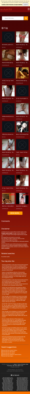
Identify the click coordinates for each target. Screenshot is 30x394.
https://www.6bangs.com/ (7, 379)
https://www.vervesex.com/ (8, 384)
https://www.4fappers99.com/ (7, 378)
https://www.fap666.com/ (7, 381)
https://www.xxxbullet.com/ (8, 386)
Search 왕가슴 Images (7, 356)
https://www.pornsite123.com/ (7, 382)
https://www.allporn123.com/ (22, 383)
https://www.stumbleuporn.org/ (22, 390)
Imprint (15, 364)
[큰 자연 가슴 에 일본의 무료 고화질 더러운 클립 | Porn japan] (22, 96)
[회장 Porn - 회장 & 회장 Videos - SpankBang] (8, 203)
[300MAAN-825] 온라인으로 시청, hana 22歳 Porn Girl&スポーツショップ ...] (8, 114)
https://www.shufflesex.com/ (7, 383)
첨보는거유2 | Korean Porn (22, 134)
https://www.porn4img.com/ (22, 389)
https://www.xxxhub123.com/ (7, 387)
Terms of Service (21, 364)
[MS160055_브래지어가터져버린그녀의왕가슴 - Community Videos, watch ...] (8, 42)
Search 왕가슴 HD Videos (8, 353)
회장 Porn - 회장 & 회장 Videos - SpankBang (12, 206)
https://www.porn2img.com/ (22, 387)
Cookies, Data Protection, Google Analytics (12, 4)
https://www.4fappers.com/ (8, 377)
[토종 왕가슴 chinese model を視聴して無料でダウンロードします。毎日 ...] (8, 132)
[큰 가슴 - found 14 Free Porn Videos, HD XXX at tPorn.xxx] (8, 185)
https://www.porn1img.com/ (22, 386)
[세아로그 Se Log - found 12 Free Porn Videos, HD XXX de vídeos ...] (8, 78)
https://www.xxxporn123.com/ (7, 388)
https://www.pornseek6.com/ (22, 381)
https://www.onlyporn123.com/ (22, 384)
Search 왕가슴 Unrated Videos (9, 350)
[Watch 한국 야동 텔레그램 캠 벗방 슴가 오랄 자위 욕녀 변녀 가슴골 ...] (22, 203)
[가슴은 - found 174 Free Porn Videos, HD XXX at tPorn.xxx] (22, 150)
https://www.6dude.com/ (7, 380)
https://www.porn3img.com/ (22, 388)
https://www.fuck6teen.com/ (22, 379)
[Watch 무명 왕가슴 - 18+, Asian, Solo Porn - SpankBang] (8, 96)
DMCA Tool (20, 365)
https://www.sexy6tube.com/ (22, 378)
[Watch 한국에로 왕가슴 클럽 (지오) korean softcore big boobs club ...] (8, 60)
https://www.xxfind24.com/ (8, 389)
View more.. (15, 213)
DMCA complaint (5, 248)
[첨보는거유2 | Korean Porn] (22, 132)
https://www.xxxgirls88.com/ (22, 377)
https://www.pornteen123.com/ (22, 382)
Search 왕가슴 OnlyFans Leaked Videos (11, 354)
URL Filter (15, 365)
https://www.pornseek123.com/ (22, 380)
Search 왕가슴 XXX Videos (8, 351)
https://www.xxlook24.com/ (8, 390)
